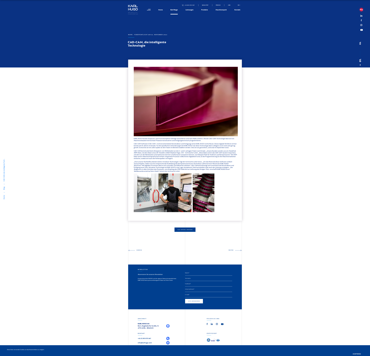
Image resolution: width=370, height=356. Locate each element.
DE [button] (238, 5)
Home (160, 10)
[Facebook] (361, 20)
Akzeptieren (357, 354)
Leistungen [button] (189, 10)
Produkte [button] (204, 10)
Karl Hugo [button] (174, 10)
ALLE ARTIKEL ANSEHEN (185, 229)
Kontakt (237, 10)
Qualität (205, 5)
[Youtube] (222, 324)
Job (229, 5)
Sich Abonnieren (194, 301)
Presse (218, 5)
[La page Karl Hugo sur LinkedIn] (212, 324)
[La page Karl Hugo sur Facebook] (207, 324)
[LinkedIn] (362, 9)
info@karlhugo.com (145, 343)
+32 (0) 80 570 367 (144, 338)
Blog (4, 188)
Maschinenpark (221, 10)
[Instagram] (361, 25)
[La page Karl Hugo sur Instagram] (217, 324)
